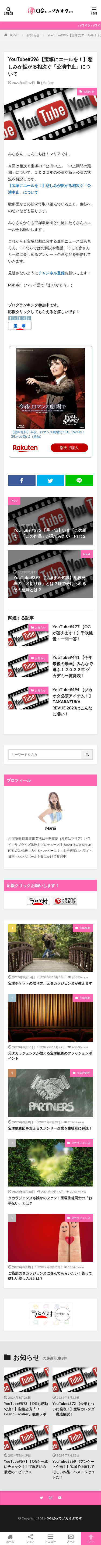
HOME (14, 35)
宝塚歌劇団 (83, 1072)
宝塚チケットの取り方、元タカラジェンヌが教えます (50, 983)
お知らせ (33, 35)
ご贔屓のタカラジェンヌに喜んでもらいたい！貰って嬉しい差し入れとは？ (50, 1276)
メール (71, 1541)
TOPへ (91, 1541)
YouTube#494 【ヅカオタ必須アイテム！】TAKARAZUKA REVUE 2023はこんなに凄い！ (73, 701)
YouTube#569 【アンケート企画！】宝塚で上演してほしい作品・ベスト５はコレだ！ (74, 1469)
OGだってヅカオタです (64, 1518)
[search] (87, 754)
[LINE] (79, 480)
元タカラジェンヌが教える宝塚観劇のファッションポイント (50, 1056)
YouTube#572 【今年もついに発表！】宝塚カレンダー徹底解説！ (74, 1408)
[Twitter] (50, 480)
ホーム (10, 1541)
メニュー (50, 1541)
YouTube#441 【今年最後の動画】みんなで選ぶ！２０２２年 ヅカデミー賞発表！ (73, 666)
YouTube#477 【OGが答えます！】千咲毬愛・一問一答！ (73, 632)
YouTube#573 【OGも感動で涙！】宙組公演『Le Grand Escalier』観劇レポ (26, 1408)
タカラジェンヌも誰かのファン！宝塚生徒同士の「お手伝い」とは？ (50, 1200)
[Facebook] (22, 480)
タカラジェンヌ (80, 1142)
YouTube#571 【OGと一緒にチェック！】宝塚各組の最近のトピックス (26, 1466)
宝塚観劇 (84, 927)
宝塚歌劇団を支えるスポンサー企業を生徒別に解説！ (50, 1128)
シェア (30, 1541)
